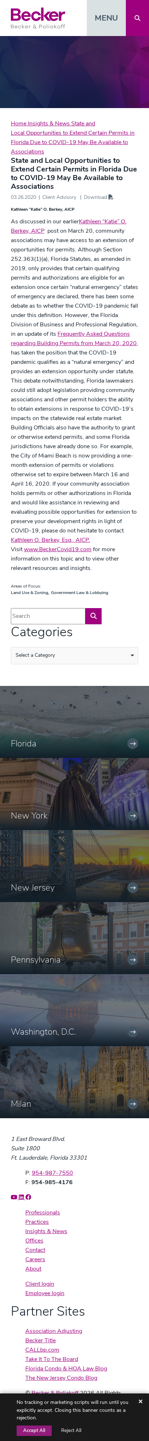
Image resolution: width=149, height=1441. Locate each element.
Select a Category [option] (35, 655)
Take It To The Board (51, 1359)
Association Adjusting (53, 1331)
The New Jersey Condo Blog (61, 1378)
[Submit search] (93, 616)
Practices (37, 1222)
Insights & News (49, 124)
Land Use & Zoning (29, 592)
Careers (35, 1259)
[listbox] (74, 655)
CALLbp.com (42, 1350)
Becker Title (40, 1340)
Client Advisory (59, 197)
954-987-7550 (52, 1173)
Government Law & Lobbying (79, 592)
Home (19, 124)
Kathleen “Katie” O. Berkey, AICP (42, 209)
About (33, 1269)
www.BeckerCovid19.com (57, 549)
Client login (39, 1284)
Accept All (34, 1430)
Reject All (71, 1430)
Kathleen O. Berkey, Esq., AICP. (50, 540)
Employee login (44, 1293)
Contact (35, 1250)
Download (96, 197)
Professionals (42, 1213)
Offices (34, 1241)
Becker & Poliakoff (54, 1393)
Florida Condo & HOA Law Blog (66, 1369)
